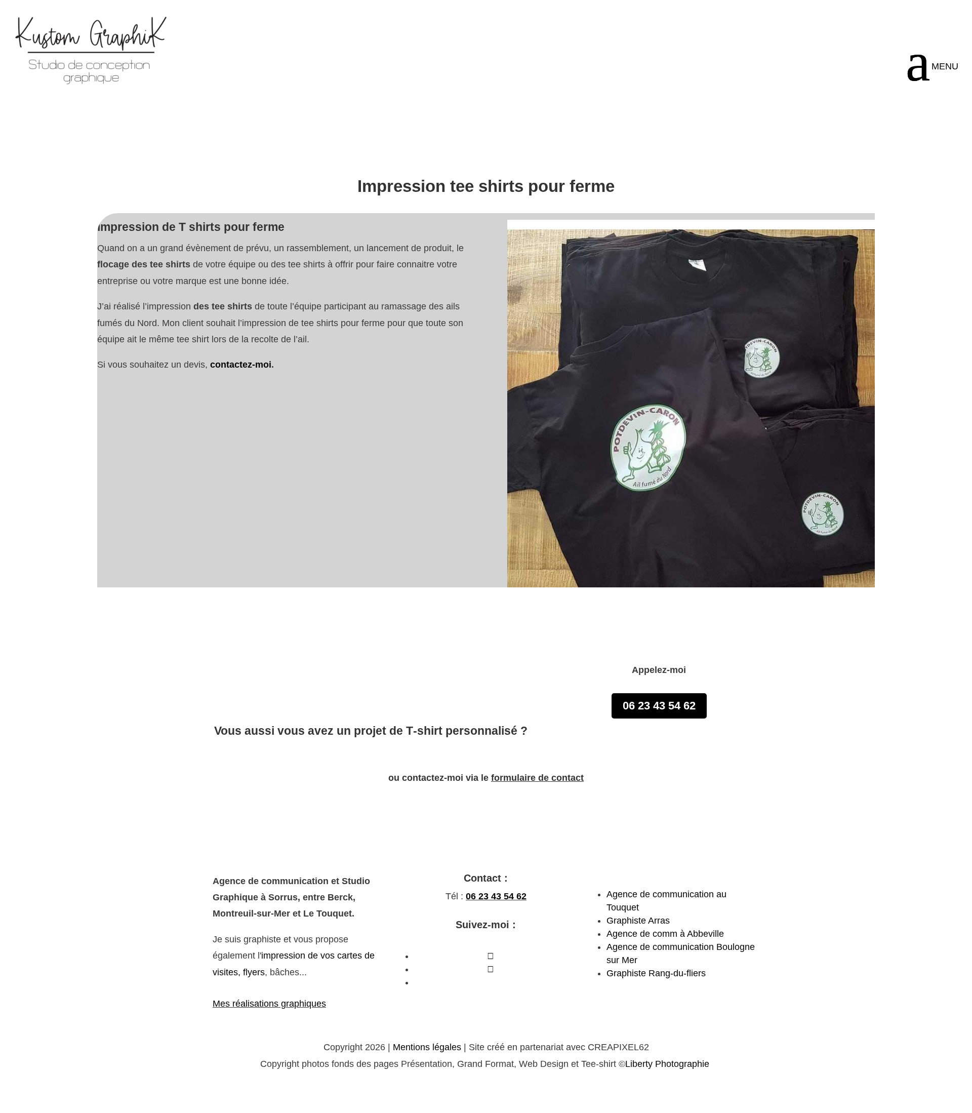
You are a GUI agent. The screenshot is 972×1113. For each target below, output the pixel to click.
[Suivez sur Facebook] (490, 956)
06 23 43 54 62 (892, 17)
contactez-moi (240, 365)
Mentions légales (427, 1047)
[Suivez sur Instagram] (490, 969)
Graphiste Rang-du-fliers (656, 973)
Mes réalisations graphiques (269, 1004)
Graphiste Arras (638, 921)
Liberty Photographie (668, 1064)
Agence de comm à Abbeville (665, 934)
